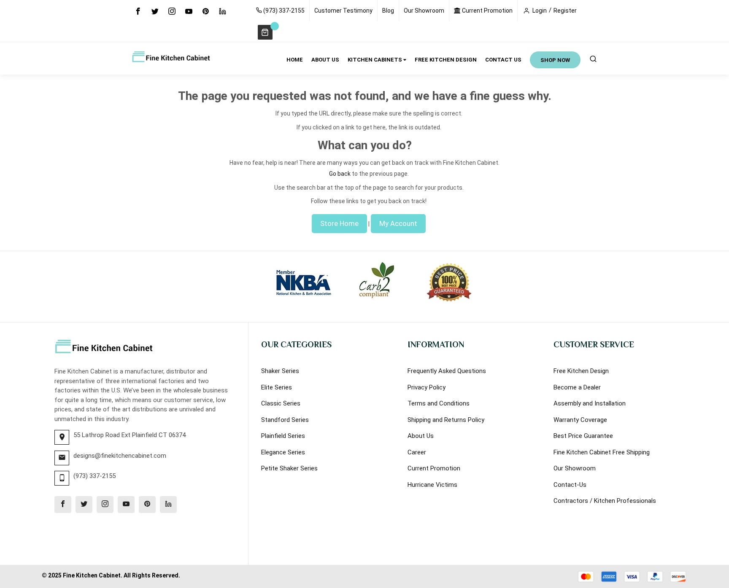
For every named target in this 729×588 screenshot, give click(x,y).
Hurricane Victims (432, 485)
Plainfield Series (283, 436)
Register (565, 10)
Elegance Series (283, 452)
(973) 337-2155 (283, 10)
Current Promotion (487, 10)
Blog (388, 10)
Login (539, 10)
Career (417, 452)
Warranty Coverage (580, 420)
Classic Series (280, 403)
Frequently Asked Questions (447, 371)
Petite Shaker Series (289, 468)
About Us (421, 436)
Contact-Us (570, 485)
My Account (398, 223)
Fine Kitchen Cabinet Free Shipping (602, 452)
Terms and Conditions (439, 403)
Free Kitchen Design (581, 371)
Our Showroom (424, 10)
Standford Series (285, 420)
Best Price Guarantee (583, 436)
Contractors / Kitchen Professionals (605, 501)
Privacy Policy (427, 387)
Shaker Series (280, 371)
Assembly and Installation (590, 403)
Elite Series (276, 387)
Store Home (339, 223)
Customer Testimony (343, 10)
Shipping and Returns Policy (446, 420)
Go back (340, 173)
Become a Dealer (577, 387)
